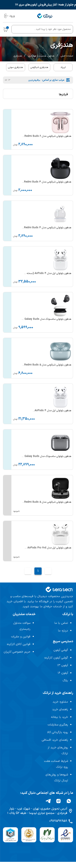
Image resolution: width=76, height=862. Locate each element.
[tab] (63, 67)
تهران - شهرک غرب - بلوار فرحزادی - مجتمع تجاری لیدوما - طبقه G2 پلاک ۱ (37, 811)
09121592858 (58, 821)
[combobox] (42, 29)
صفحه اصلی (67, 56)
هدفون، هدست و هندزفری (41, 56)
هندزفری (18, 56)
